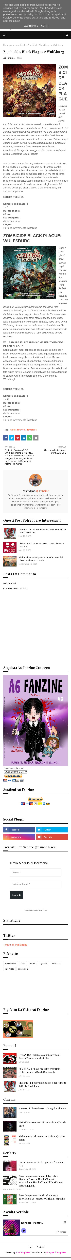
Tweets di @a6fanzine (15, 944)
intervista (56, 963)
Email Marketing (30, 910)
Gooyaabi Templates (56, 1252)
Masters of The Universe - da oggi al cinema (42, 1108)
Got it (45, 25)
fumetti (33, 963)
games (44, 963)
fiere (23, 963)
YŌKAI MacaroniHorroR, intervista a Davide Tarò (42, 1124)
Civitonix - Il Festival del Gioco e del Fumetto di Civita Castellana (42, 531)
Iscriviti (16, 895)
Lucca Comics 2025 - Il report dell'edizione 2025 (41, 1164)
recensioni (23, 968)
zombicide (21, 45)
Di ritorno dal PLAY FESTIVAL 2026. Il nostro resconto (41, 545)
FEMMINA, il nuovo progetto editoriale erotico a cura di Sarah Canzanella (39, 1070)
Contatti (40, 1247)
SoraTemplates (23, 1252)
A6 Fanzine (9, 58)
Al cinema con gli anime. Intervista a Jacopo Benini (41, 1138)
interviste (9, 968)
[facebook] (19, 829)
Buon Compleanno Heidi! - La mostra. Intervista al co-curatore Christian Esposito (41, 1197)
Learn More (31, 25)
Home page (8, 45)
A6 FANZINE (10, 963)
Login (30, 1247)
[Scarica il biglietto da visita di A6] (18, 1036)
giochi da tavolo (17, 429)
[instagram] (19, 837)
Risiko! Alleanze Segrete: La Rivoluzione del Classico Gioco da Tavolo (40, 559)
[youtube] (52, 837)
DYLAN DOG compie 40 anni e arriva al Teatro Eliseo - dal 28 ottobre (39, 1056)
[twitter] (52, 829)
